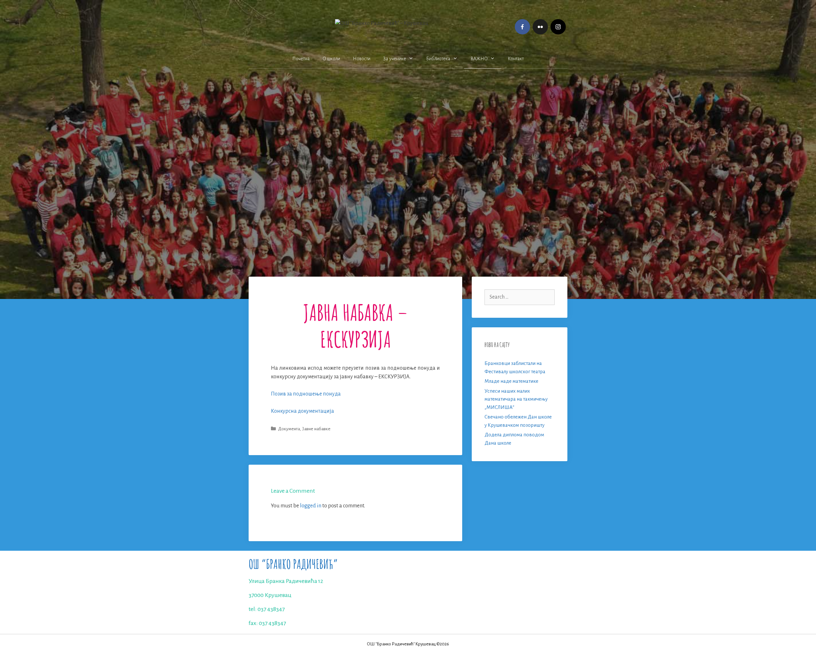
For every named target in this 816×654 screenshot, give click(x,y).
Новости (361, 58)
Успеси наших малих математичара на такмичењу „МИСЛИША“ (516, 399)
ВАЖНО (479, 58)
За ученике (394, 58)
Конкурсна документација (302, 411)
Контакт (516, 58)
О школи (331, 58)
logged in (310, 506)
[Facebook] (522, 26)
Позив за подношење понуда (306, 394)
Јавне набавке (316, 428)
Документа (289, 428)
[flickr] (540, 26)
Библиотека (438, 58)
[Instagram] (558, 26)
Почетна (301, 58)
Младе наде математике (511, 381)
